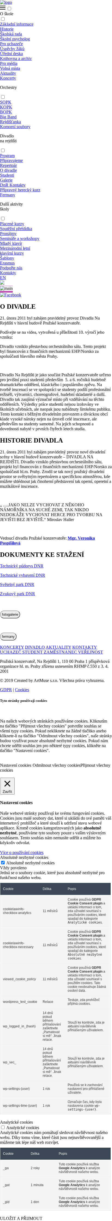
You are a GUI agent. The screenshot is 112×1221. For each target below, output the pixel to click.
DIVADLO (35, 647)
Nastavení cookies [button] (15, 765)
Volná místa (10, 68)
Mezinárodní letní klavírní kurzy (15, 250)
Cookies (22, 689)
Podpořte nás (11, 268)
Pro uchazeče (11, 43)
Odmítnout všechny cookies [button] (56, 765)
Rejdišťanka (10, 121)
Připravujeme (11, 160)
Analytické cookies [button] (16, 1122)
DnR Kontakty (13, 185)
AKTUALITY (58, 647)
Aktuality (8, 73)
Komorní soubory (15, 126)
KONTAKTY (84, 647)
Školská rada (11, 34)
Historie (7, 29)
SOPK (5, 102)
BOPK (6, 112)
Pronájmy (8, 233)
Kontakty (8, 272)
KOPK (6, 107)
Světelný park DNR (17, 584)
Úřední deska (11, 53)
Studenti (7, 175)
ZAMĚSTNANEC (61, 652)
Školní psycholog (15, 39)
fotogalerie (10, 614)
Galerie (6, 180)
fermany (8, 636)
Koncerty (8, 78)
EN (3, 277)
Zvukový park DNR (17, 593)
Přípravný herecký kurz (20, 190)
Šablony (7, 258)
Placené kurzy (12, 223)
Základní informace (16, 24)
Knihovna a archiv (16, 58)
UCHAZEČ (11, 652)
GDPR (6, 689)
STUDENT (33, 652)
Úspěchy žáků (12, 48)
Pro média (8, 63)
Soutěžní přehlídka (16, 228)
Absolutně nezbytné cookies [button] (24, 857)
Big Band (8, 117)
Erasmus (7, 263)
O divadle (8, 170)
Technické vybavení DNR (22, 575)
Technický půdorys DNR (21, 566)
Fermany (7, 195)
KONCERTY (12, 647)
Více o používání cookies (21, 852)
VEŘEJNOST (90, 652)
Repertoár (8, 165)
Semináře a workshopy (19, 238)
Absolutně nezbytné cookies (30, 863)
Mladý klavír (11, 243)
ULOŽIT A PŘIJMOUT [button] (21, 1218)
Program (7, 155)
